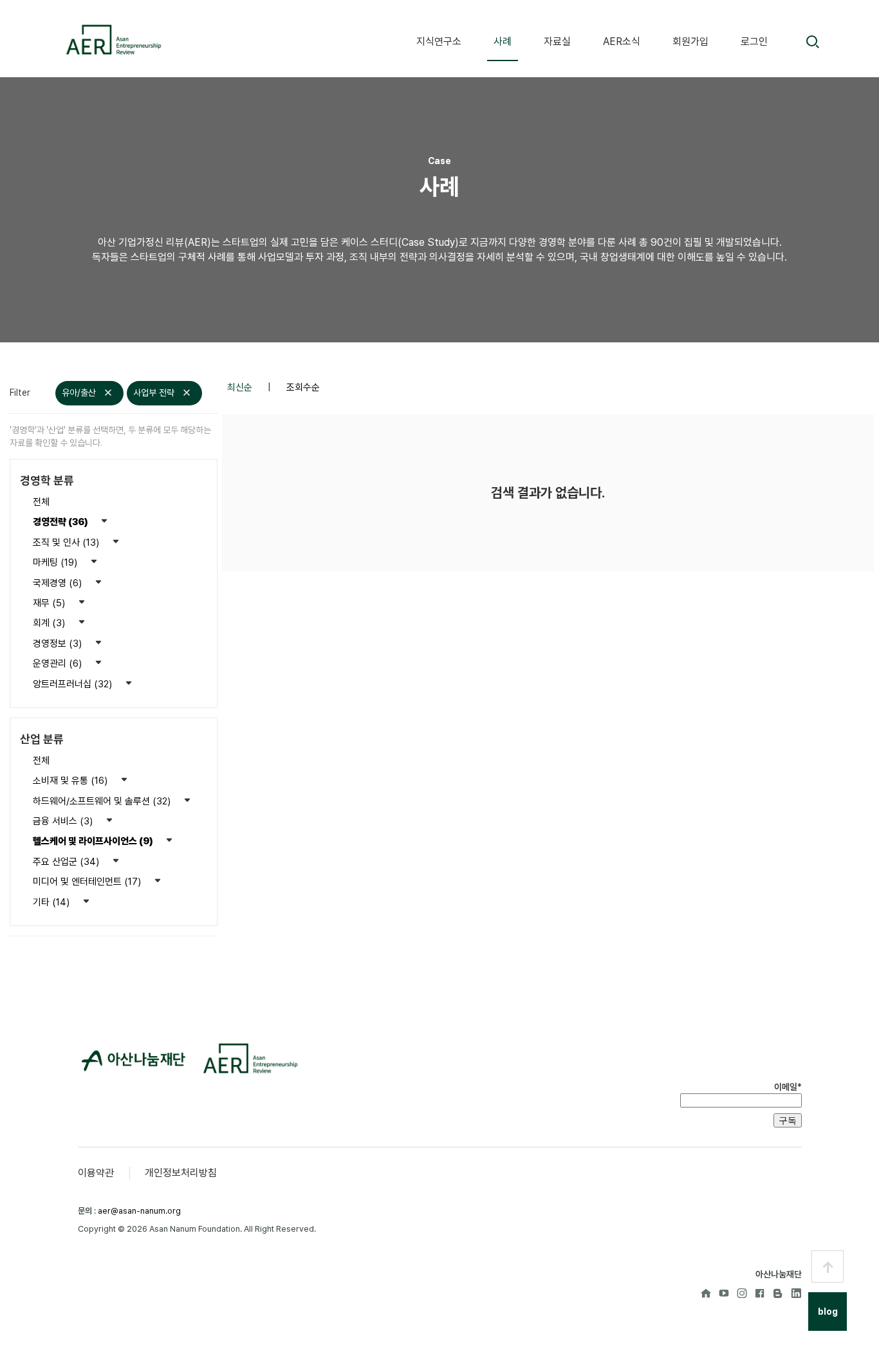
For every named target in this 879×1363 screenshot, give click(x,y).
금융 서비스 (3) (64, 821)
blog (778, 1293)
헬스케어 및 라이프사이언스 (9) (94, 841)
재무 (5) (50, 603)
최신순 (241, 387)
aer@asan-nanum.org (139, 1211)
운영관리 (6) (58, 663)
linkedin (796, 1293)
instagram (742, 1293)
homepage (706, 1293)
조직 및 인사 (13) (67, 542)
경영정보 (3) (58, 643)
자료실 (557, 41)
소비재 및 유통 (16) (71, 780)
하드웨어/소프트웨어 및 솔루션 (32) (103, 801)
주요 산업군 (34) (67, 861)
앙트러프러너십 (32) (74, 684)
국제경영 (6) (58, 583)
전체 (41, 502)
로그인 (754, 41)
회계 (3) (50, 623)
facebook (760, 1293)
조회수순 (303, 387)
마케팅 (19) (56, 562)
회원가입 (690, 41)
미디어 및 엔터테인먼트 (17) (88, 881)
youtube (724, 1293)
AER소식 (621, 41)
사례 (503, 41)
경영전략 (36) (61, 522)
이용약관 (96, 1173)
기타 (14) (52, 902)
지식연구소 (438, 41)
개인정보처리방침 (181, 1173)
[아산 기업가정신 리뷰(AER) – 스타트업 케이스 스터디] (113, 40)
